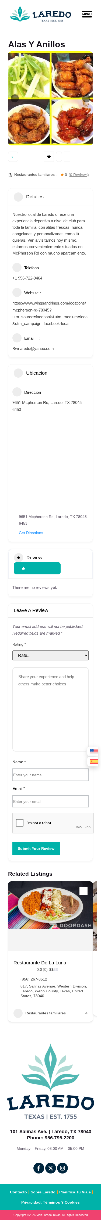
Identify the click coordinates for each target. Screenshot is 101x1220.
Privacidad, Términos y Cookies (50, 1202)
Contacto (18, 1192)
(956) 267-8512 (33, 979)
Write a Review (40, 568)
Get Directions (31, 533)
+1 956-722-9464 (27, 278)
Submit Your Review (36, 848)
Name (19, 762)
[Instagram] (62, 1168)
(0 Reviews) (79, 175)
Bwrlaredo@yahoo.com (33, 348)
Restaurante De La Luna (39, 962)
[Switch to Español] (92, 762)
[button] (90, 15)
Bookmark (49, 157)
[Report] (67, 157)
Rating (19, 644)
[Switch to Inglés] (92, 752)
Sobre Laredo (43, 1192)
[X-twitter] (50, 1168)
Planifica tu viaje (75, 1192)
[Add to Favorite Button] (83, 891)
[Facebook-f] (38, 1168)
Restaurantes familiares (34, 174)
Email (18, 788)
